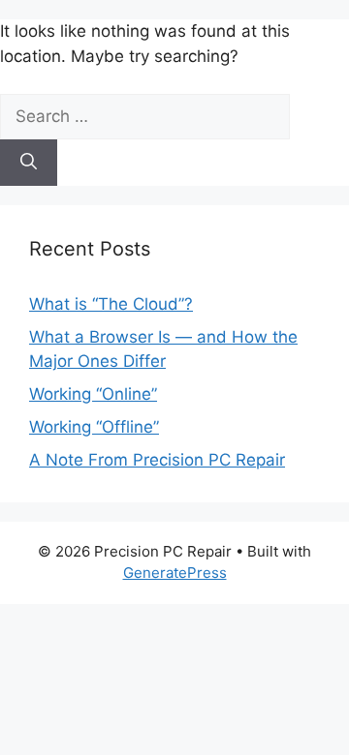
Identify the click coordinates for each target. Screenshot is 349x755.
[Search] (28, 162)
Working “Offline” (94, 427)
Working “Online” (93, 394)
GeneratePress (175, 572)
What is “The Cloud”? (111, 304)
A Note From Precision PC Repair (157, 459)
